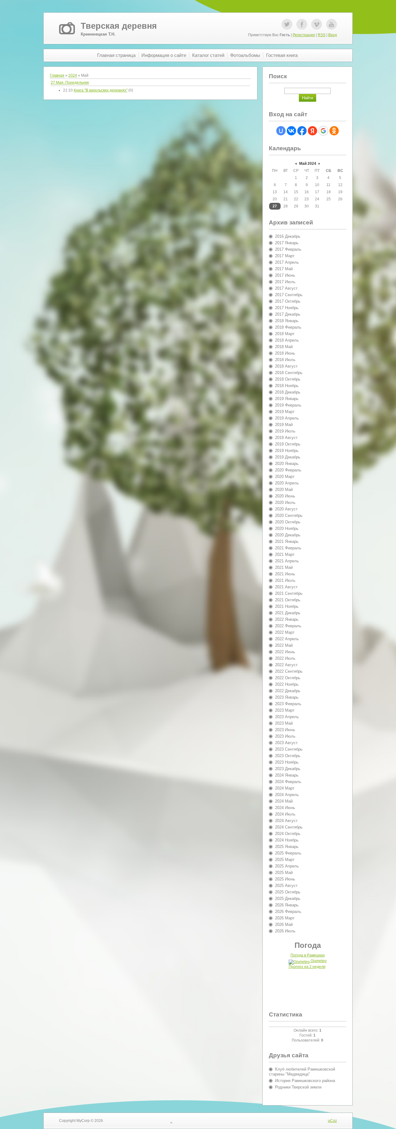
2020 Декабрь (287, 535)
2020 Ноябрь (287, 528)
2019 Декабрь (287, 457)
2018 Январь (287, 320)
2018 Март (285, 333)
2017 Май (284, 268)
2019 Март (285, 411)
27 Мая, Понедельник (70, 82)
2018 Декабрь (287, 392)
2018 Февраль (288, 327)
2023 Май (284, 723)
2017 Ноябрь (287, 307)
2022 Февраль (288, 626)
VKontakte (316, 24)
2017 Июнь (285, 275)
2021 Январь (287, 541)
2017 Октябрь (287, 301)
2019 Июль (285, 431)
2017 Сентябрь (289, 294)
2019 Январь (287, 398)
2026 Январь (287, 905)
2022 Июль (285, 658)
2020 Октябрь (287, 522)
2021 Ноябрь (287, 606)
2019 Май (284, 424)
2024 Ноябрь (287, 840)
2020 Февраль (288, 470)
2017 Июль (285, 281)
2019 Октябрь (287, 444)
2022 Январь (287, 619)
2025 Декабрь (287, 898)
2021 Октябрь (287, 600)
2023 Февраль (288, 703)
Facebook (301, 24)
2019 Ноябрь (287, 450)
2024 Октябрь (287, 833)
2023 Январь (287, 697)
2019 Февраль (288, 405)
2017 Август (286, 288)
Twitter (287, 24)
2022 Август (286, 664)
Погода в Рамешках (308, 955)
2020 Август (286, 509)
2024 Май (284, 801)
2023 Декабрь (287, 768)
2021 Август (286, 587)
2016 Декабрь (287, 236)
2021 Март (285, 554)
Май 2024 (307, 163)
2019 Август (286, 437)
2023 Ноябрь (287, 762)
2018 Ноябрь (287, 385)
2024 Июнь (285, 807)
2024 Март (285, 788)
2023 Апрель (287, 716)
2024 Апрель (287, 794)
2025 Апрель (287, 866)
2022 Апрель (287, 639)
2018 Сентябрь (289, 372)
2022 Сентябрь (289, 671)
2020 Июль (285, 502)
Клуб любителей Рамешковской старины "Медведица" (302, 1071)
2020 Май (284, 489)
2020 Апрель (287, 483)
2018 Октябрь (287, 379)
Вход (332, 35)
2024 (72, 75)
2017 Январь (287, 243)
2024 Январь (287, 775)
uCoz (332, 1120)
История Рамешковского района (305, 1080)
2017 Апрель (287, 262)
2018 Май (284, 346)
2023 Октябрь (287, 755)
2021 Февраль (288, 548)
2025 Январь (287, 846)
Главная (57, 75)
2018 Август (286, 366)
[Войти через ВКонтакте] (291, 130)
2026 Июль (285, 931)
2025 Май (284, 872)
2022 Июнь (285, 652)
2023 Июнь (285, 729)
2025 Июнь (285, 879)
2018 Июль (285, 359)
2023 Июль (285, 736)
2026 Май (284, 924)
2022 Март (285, 632)
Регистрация (304, 35)
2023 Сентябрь (289, 749)
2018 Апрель (287, 340)
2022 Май (284, 645)
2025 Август (286, 885)
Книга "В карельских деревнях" (100, 90)
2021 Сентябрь (289, 593)
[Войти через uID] (281, 130)
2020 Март (285, 476)
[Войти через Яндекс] (312, 130)
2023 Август (286, 742)
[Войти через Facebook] (302, 130)
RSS (321, 35)
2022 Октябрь (287, 677)
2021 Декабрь (287, 613)
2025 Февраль (288, 853)
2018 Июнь (285, 353)
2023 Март (285, 710)
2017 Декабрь (287, 314)
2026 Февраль (288, 911)
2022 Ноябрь (287, 684)
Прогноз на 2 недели (307, 967)
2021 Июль (285, 580)
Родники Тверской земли (298, 1087)
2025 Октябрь (287, 892)
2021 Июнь (285, 574)
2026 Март (285, 918)
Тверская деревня (119, 26)
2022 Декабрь (287, 690)
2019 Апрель (287, 418)
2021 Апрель (287, 561)
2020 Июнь (285, 496)
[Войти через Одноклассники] (334, 130)
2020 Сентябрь (289, 515)
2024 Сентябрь (289, 827)
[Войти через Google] (323, 131)
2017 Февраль (288, 249)
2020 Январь (287, 463)
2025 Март (285, 859)
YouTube (331, 24)
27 (275, 206)
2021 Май (284, 567)
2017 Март (285, 255)
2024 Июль (285, 814)
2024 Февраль (288, 781)
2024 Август (286, 820)
